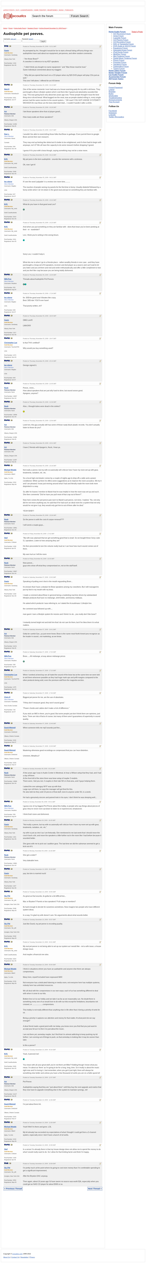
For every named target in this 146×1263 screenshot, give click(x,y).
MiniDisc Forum (119, 54)
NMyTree (7, 279)
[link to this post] (10, 46)
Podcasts (69, 10)
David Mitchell (10, 728)
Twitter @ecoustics (116, 117)
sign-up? (13, 39)
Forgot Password (116, 88)
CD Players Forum (120, 40)
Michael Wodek (10, 470)
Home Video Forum (117, 71)
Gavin (6, 50)
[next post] (6, 46)
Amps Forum (118, 36)
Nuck (6, 388)
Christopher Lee (10, 343)
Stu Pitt (7, 896)
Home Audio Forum (117, 32)
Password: (27, 39)
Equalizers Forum (120, 48)
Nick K (6, 89)
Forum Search (79, 16)
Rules (111, 94)
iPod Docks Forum (120, 52)
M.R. (6, 159)
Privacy (32, 1257)
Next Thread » (95, 1189)
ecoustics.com (17, 1254)
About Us (6, 1257)
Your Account (114, 102)
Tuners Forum (119, 69)
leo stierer (8, 182)
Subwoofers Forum (121, 67)
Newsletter (24, 1257)
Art (5, 111)
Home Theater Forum (118, 73)
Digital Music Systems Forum (125, 58)
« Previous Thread (13, 1189)
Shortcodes (113, 96)
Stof (6, 538)
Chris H (7, 697)
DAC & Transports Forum (123, 44)
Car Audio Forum (116, 75)
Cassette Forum (119, 38)
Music (61, 10)
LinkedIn (112, 115)
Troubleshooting (115, 98)
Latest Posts (8, 10)
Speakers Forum (120, 64)
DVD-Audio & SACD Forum (124, 46)
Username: (10, 39)
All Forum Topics (116, 79)
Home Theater (40, 10)
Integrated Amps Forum (122, 50)
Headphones (52, 10)
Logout (111, 90)
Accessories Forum (117, 77)
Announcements (115, 100)
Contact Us (15, 1257)
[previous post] (6, 84)
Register (112, 92)
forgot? (31, 39)
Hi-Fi (17, 10)
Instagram (113, 113)
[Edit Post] (100, 46)
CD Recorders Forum (122, 42)
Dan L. (6, 134)
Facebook (113, 111)
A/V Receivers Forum (122, 34)
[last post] (7, 46)
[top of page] (5, 46)
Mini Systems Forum (121, 56)
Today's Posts (137, 32)
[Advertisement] (53, 1221)
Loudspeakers (27, 10)
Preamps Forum (119, 62)
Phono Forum (118, 60)
